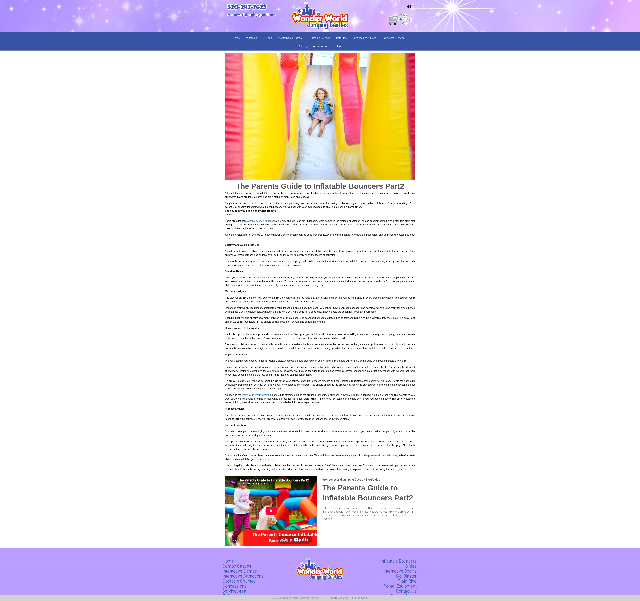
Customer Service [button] (394, 37)
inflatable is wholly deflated (256, 395)
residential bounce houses (258, 221)
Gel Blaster (406, 576)
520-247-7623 (247, 8)
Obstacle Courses (320, 37)
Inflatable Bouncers (398, 561)
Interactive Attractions (243, 576)
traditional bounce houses (383, 455)
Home (236, 37)
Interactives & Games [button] (290, 37)
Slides (268, 37)
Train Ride (341, 37)
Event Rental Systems (355, 597)
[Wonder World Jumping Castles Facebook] (409, 7)
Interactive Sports (400, 571)
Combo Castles (236, 566)
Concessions (234, 586)
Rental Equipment (400, 586)
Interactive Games (239, 571)
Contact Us (406, 591)
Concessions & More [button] (364, 37)
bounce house (261, 277)
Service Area (234, 591)
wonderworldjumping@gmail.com (252, 15)
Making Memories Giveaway (314, 46)
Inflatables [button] (252, 37)
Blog (338, 46)
